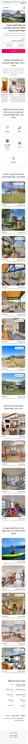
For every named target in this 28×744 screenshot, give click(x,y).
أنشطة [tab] (12, 684)
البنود (10, 737)
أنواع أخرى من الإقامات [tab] (20, 684)
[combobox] (13, 41)
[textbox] (19, 46)
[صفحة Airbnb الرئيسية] (24, 7)
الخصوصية (15, 737)
